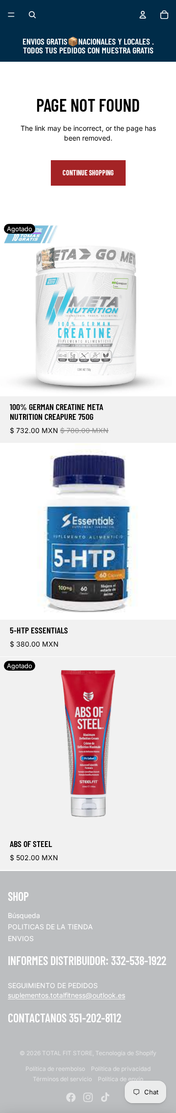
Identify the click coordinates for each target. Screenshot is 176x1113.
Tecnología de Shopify (125, 1053)
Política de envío (120, 1079)
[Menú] (11, 14)
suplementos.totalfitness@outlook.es (66, 995)
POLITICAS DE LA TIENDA (50, 926)
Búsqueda (24, 915)
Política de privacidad (121, 1068)
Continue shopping (88, 173)
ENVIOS (21, 938)
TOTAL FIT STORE (67, 1053)
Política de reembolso (55, 1068)
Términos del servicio (62, 1079)
